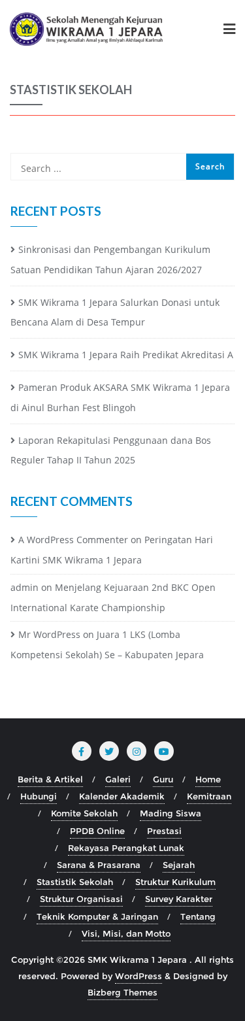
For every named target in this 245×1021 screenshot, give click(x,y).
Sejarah (179, 865)
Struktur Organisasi (81, 899)
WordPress (138, 976)
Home (208, 779)
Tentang (198, 916)
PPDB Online (97, 831)
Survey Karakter (178, 899)
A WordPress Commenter (73, 539)
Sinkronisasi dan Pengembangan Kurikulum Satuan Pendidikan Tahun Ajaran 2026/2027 (110, 259)
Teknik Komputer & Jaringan (97, 916)
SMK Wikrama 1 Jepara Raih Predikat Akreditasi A (125, 354)
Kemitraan (209, 796)
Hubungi (38, 796)
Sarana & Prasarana (98, 865)
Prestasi (164, 831)
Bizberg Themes (122, 992)
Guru (163, 779)
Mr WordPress (49, 634)
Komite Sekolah (84, 813)
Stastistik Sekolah (75, 882)
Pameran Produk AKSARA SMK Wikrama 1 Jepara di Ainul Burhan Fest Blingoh (120, 397)
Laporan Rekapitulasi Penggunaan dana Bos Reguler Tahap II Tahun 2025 (110, 450)
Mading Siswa (170, 813)
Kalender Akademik (122, 796)
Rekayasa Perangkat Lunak (126, 848)
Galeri (118, 779)
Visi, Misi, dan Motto (126, 933)
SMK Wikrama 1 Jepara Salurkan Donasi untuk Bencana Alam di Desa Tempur (115, 312)
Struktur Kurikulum (175, 882)
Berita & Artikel (50, 779)
